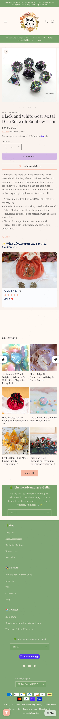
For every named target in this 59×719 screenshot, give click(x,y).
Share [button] (7, 237)
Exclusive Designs (14, 545)
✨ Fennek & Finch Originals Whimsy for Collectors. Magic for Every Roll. (14, 379)
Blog (7, 599)
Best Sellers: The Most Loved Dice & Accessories (14, 460)
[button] (5, 21)
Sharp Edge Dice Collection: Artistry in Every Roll (42, 377)
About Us (9, 581)
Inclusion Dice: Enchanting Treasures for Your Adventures (42, 460)
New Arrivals (11, 551)
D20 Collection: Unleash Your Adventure (43, 419)
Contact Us (10, 593)
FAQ (7, 587)
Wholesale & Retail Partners (19, 629)
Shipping (5, 131)
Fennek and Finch (18, 705)
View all (29, 473)
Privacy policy (15, 709)
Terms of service (30, 709)
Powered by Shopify (34, 705)
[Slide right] (36, 107)
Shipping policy (45, 709)
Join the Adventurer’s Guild (18, 574)
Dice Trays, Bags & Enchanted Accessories (15, 419)
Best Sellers (11, 557)
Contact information (31, 713)
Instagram (10, 617)
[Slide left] (23, 107)
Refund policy (50, 705)
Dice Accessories (13, 539)
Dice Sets (9, 532)
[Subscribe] (48, 512)
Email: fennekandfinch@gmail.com (23, 623)
